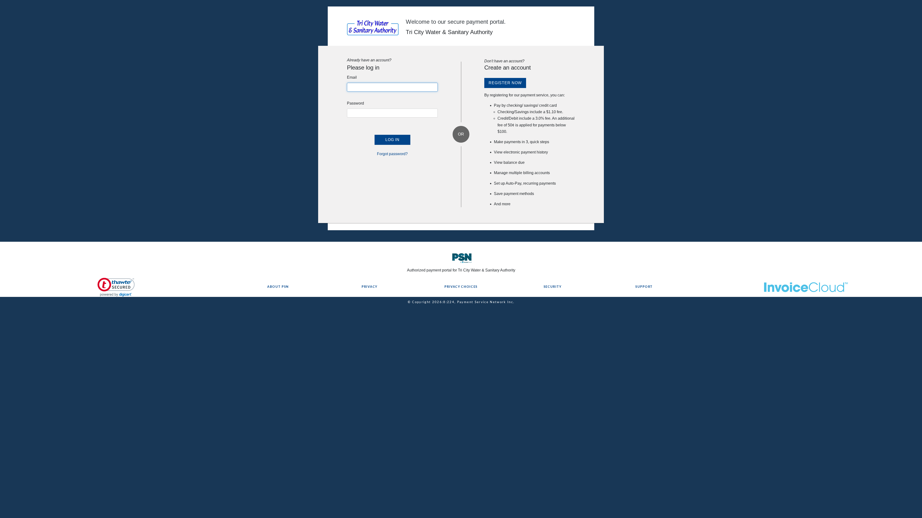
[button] (116, 287)
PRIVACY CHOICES (461, 286)
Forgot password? (392, 154)
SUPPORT (644, 286)
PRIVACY (369, 286)
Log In (392, 140)
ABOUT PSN (278, 286)
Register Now (505, 83)
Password (355, 103)
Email (352, 77)
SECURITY (553, 286)
